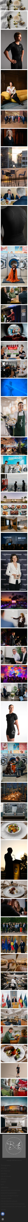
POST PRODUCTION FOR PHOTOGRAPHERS (13, 1204)
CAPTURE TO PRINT (6, 1198)
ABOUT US (4, 1179)
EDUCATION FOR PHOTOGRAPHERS (10, 1190)
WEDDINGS (4, 1168)
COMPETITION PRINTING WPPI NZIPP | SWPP (13, 1206)
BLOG (2, 1184)
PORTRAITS (4, 1173)
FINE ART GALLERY (6, 1176)
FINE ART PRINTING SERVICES (9, 1201)
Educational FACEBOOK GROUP (9, 1196)
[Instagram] (3, 1219)
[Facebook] (3, 1214)
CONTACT (3, 1182)
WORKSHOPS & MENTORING (9, 1193)
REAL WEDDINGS (5, 1171)
